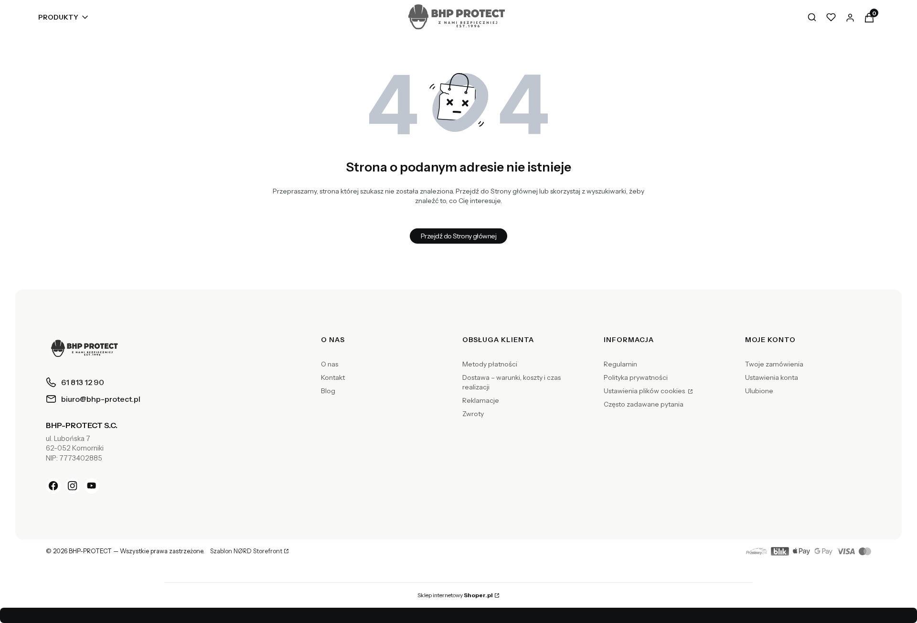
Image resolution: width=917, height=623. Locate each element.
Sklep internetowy (455, 595)
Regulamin (620, 364)
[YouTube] (91, 486)
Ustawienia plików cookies (645, 391)
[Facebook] (53, 486)
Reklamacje (480, 400)
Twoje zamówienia (774, 364)
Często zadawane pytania (643, 404)
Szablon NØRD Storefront (246, 551)
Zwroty (473, 413)
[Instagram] (72, 486)
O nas (329, 364)
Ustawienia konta (771, 377)
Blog (328, 391)
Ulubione (759, 391)
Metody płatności (489, 364)
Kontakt (333, 377)
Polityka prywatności (636, 377)
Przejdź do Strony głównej (458, 236)
